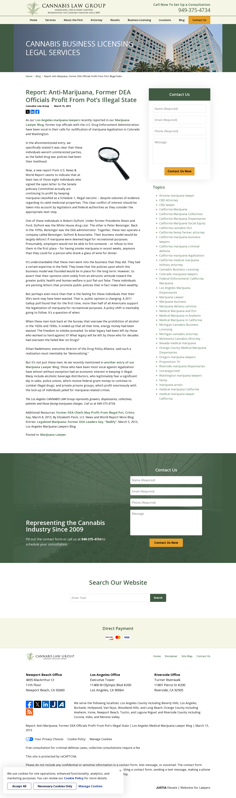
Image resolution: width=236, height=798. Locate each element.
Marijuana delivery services (178, 306)
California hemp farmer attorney (182, 232)
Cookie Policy (76, 739)
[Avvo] (61, 704)
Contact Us (199, 20)
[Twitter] (37, 704)
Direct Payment (118, 628)
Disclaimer (171, 656)
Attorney (96, 20)
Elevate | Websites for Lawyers (183, 788)
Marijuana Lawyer (53, 434)
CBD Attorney (168, 200)
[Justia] (53, 704)
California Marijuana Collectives (181, 214)
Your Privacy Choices (49, 739)
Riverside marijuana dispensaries (182, 366)
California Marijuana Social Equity (182, 223)
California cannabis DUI (175, 228)
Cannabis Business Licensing (179, 269)
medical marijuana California (179, 389)
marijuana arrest (171, 385)
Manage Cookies (101, 739)
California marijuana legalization (181, 255)
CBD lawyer (167, 205)
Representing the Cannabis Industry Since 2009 (65, 525)
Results (115, 20)
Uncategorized (169, 371)
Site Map (187, 656)
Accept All (19, 786)
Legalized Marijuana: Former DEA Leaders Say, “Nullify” (77, 422)
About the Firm (73, 20)
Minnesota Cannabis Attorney (179, 339)
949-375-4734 (194, 10)
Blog (181, 20)
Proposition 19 (169, 362)
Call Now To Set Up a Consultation (181, 4)
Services (50, 20)
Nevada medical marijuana (177, 343)
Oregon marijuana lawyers (177, 357)
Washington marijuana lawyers (180, 375)
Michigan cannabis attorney (178, 334)
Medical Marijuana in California (180, 320)
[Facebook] (29, 704)
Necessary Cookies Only (55, 786)
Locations (165, 20)
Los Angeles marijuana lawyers (57, 120)
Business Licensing (139, 20)
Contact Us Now (179, 171)
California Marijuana (173, 209)
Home (33, 20)
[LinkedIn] (45, 704)
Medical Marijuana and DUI (177, 311)
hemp (163, 380)
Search (158, 597)
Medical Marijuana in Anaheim (180, 315)
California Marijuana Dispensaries (182, 218)
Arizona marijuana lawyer (176, 195)
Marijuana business (172, 301)
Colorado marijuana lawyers (178, 274)
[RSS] (29, 712)
